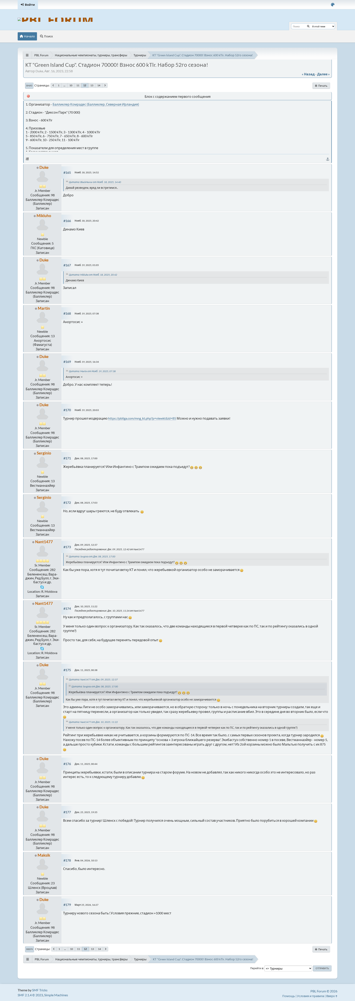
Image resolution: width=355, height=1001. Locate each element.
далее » (323, 74)
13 (91, 85)
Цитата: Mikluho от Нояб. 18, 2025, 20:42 (93, 274)
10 (70, 85)
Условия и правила (310, 996)
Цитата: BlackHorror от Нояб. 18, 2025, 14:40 (95, 182)
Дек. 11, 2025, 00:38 (86, 670)
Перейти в (256, 968)
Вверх (29, 949)
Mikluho (44, 215)
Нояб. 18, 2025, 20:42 (87, 220)
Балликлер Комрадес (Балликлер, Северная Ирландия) (96, 104)
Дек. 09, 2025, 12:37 (86, 544)
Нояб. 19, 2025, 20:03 (87, 410)
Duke (43, 167)
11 (77, 85)
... (64, 85)
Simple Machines (56, 995)
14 (98, 85)
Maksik (44, 855)
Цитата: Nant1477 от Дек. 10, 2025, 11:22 (94, 722)
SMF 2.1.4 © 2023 (30, 995)
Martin (44, 308)
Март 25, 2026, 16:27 (86, 904)
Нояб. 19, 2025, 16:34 (87, 361)
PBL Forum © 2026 (323, 991)
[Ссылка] (327, 159)
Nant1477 (44, 541)
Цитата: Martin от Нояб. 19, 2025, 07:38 (92, 371)
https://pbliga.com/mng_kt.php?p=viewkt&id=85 (142, 418)
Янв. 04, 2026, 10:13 (86, 860)
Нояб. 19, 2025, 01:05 (87, 265)
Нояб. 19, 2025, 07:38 (87, 313)
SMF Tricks (39, 990)
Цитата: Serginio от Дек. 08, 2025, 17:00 (92, 556)
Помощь (288, 996)
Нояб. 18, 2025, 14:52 (87, 172)
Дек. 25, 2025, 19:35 (86, 812)
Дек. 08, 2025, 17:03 (86, 502)
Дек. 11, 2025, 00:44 (86, 764)
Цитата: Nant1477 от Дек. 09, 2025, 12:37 (94, 679)
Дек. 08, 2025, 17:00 (86, 458)
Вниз (29, 85)
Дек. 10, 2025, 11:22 (86, 606)
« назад (308, 74)
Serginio (44, 453)
